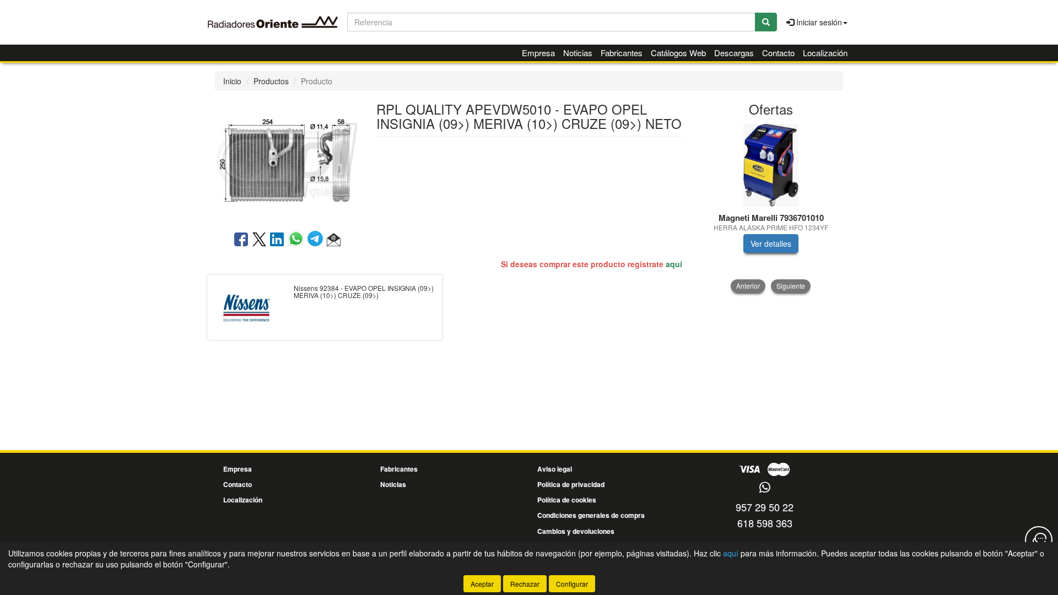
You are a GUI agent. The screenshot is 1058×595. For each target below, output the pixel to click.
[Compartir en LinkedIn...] (277, 240)
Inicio (232, 80)
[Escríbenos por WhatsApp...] (764, 488)
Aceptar (482, 583)
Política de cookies (566, 500)
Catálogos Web (678, 52)
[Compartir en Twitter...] (259, 240)
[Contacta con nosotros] (1038, 540)
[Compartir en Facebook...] (241, 240)
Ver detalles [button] (771, 243)
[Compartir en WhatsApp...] (297, 240)
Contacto (778, 52)
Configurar (572, 583)
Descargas (734, 52)
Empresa (538, 52)
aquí (674, 263)
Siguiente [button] (790, 285)
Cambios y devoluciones (575, 531)
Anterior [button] (748, 285)
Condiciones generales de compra (591, 515)
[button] (334, 240)
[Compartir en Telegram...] (317, 240)
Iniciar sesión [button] (818, 22)
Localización (825, 52)
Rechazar (524, 583)
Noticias (577, 52)
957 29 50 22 (765, 507)
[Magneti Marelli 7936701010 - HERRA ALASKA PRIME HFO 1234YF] (771, 165)
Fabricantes (622, 52)
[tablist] (771, 208)
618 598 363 (764, 523)
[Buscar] (766, 22)
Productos (271, 80)
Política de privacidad (570, 484)
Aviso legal (554, 469)
